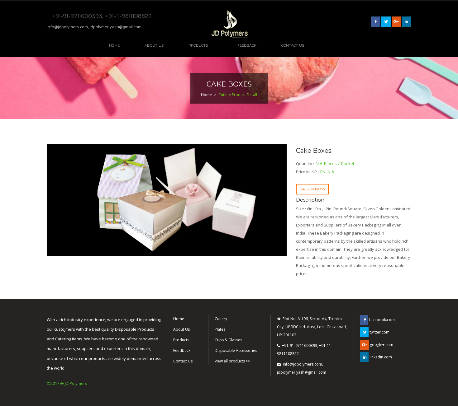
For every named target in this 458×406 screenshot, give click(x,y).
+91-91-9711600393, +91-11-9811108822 (304, 349)
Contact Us (292, 45)
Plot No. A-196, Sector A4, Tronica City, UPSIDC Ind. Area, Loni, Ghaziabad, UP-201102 (312, 327)
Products (198, 45)
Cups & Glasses (228, 340)
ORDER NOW (312, 189)
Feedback (246, 45)
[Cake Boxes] (167, 200)
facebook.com (381, 319)
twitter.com (379, 332)
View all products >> (232, 361)
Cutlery (221, 318)
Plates (220, 329)
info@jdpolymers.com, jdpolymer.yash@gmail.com (94, 27)
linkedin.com (380, 357)
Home (114, 45)
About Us (154, 45)
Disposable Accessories (236, 350)
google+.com (381, 344)
